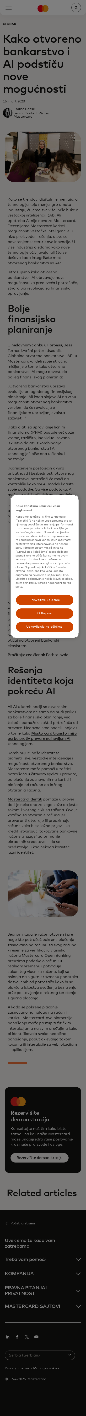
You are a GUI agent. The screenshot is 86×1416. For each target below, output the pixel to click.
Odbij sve (44, 613)
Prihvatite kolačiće (44, 600)
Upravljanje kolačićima (44, 626)
